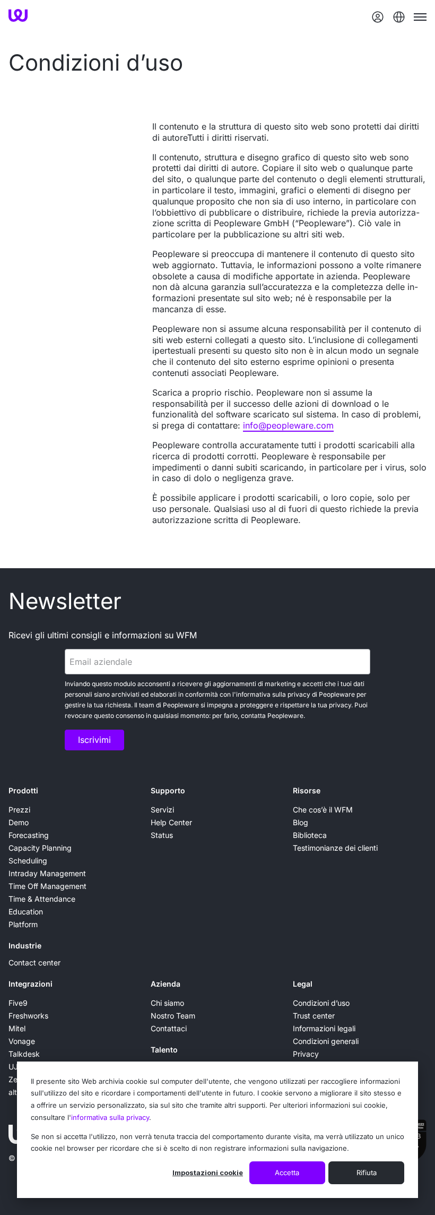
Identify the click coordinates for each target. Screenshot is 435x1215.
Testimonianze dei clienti (335, 847)
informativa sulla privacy (110, 1117)
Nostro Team (173, 1015)
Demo (18, 822)
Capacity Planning (40, 847)
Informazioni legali (324, 1028)
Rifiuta (366, 1172)
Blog (300, 822)
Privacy (306, 1053)
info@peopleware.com (288, 425)
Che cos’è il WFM (323, 809)
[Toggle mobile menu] (420, 17)
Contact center (34, 962)
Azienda (165, 983)
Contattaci (169, 1028)
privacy (299, 694)
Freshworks (28, 1015)
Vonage (21, 1041)
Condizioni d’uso (321, 1002)
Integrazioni (30, 983)
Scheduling (27, 860)
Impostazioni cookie (207, 1172)
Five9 (18, 1002)
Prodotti (23, 790)
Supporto (168, 790)
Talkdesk (24, 1053)
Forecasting (28, 835)
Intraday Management (47, 873)
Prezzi (19, 809)
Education (25, 911)
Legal (302, 983)
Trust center (314, 1015)
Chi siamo (167, 1002)
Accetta (287, 1172)
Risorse (306, 790)
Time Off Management (47, 886)
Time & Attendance (41, 898)
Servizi (162, 809)
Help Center (171, 822)
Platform (23, 924)
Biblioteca (310, 835)
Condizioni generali (326, 1041)
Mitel (16, 1028)
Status (162, 835)
